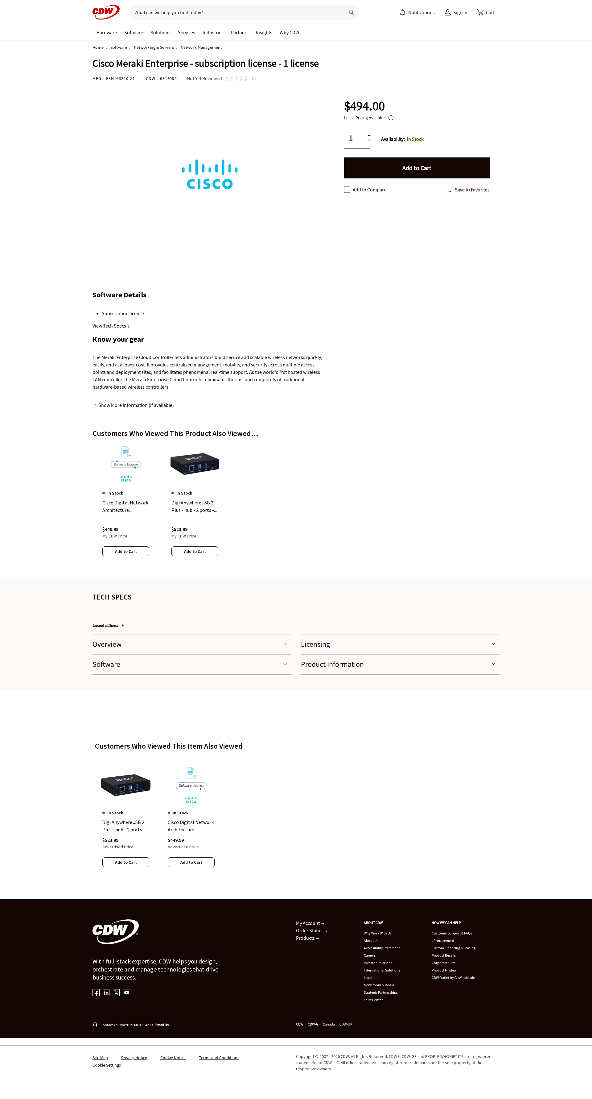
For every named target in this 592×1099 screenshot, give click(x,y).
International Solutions (382, 970)
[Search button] (351, 12)
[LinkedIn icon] (106, 993)
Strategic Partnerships (381, 992)
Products (306, 938)
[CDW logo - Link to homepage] (106, 12)
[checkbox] (347, 189)
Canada (329, 1024)
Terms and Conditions (219, 1057)
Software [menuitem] (133, 32)
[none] (107, 32)
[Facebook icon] (96, 993)
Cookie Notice (173, 1057)
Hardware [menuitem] (107, 32)
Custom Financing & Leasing (453, 948)
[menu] (417, 12)
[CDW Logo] (106, 12)
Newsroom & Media (379, 985)
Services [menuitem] (186, 32)
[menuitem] (403, 12)
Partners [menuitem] (240, 32)
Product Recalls (444, 955)
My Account (308, 923)
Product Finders (444, 970)
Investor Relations (378, 962)
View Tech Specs (109, 326)
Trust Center (373, 999)
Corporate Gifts (443, 962)
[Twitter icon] (116, 993)
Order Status (309, 930)
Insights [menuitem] (264, 32)
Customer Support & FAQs (452, 933)
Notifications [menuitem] (421, 12)
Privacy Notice (134, 1057)
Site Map (100, 1057)
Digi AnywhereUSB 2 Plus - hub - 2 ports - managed (123, 826)
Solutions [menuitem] (160, 32)
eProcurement (443, 940)
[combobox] (235, 12)
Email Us (162, 1024)
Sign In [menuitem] (460, 12)
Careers (370, 955)
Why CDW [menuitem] (289, 32)
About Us (371, 940)
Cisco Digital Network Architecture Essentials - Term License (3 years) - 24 (191, 826)
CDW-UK (345, 1024)
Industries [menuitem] (213, 32)
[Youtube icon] (126, 993)
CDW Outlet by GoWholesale (453, 977)
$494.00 (364, 106)
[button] (486, 12)
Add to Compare (369, 189)
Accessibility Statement (382, 948)
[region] (296, 506)
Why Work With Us (378, 933)
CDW (299, 1024)
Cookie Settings (106, 1065)
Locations (371, 977)
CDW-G (313, 1024)
